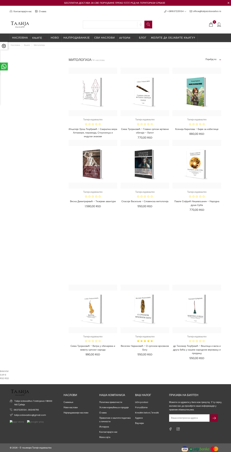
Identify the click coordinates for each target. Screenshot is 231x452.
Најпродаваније (76, 37)
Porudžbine (141, 407)
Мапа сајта (104, 437)
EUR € (3, 374)
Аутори (127, 38)
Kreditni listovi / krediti (147, 412)
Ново (55, 37)
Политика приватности (110, 402)
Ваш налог (143, 395)
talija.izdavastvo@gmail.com (30, 415)
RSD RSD (4, 378)
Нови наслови (71, 407)
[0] (211, 25)
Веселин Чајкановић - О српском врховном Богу (145, 347)
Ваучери (139, 423)
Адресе (139, 418)
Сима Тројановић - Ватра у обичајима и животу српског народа (93, 347)
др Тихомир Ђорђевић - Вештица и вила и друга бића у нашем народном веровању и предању (197, 349)
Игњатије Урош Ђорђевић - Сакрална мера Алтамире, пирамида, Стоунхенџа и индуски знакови (93, 132)
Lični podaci (141, 402)
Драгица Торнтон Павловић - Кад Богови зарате (197, 275)
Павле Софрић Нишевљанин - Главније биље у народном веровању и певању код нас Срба (93, 277)
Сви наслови (104, 37)
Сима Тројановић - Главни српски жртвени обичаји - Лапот (145, 130)
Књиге (39, 38)
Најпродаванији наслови (76, 412)
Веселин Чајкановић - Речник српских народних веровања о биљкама (145, 275)
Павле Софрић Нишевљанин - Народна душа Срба (196, 203)
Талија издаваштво (92, 119)
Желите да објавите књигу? (173, 37)
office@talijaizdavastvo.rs (207, 11)
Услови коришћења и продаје (114, 407)
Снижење (68, 402)
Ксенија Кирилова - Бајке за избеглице (196, 129)
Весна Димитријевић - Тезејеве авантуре (93, 201)
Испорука (104, 426)
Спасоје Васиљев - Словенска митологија (144, 201)
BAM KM (4, 371)
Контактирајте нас (22, 11)
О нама (42, 11)
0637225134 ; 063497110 (26, 409)
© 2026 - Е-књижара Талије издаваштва (30, 447)
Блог (142, 37)
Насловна (20, 37)
